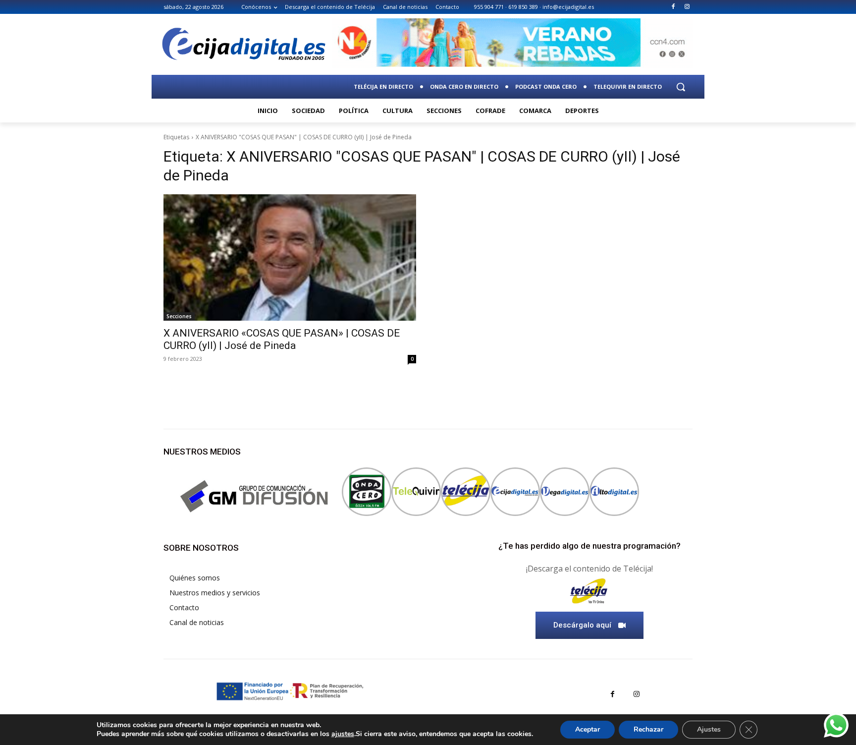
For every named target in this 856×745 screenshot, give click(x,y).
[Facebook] (673, 7)
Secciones (179, 316)
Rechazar (648, 729)
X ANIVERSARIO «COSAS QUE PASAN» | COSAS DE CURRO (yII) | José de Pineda (281, 339)
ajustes (342, 734)
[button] (681, 87)
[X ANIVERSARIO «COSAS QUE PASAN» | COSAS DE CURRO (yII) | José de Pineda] (289, 257)
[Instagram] (687, 7)
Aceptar (587, 729)
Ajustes (709, 729)
